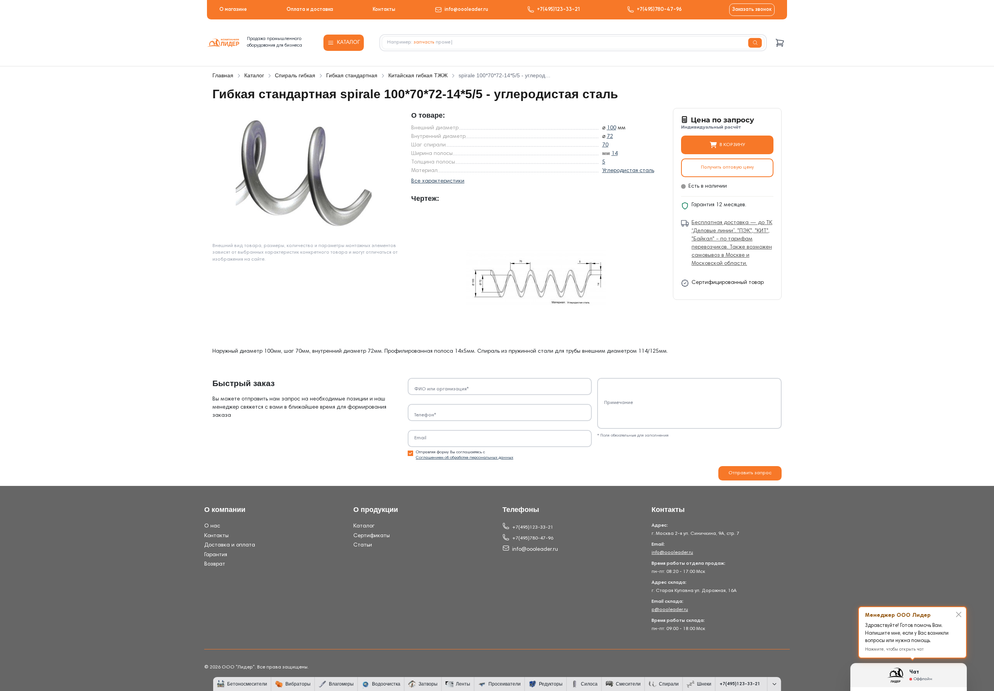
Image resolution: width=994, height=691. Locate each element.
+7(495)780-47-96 (659, 9)
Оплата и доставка (310, 9)
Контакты (384, 9)
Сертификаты (371, 536)
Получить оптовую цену (727, 167)
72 (610, 136)
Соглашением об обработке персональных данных (464, 458)
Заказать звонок (752, 9)
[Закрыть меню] (774, 684)
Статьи (362, 545)
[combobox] (573, 42)
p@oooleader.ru (670, 609)
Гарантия (215, 555)
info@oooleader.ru (466, 9)
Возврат (214, 564)
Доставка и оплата (229, 545)
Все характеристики (437, 181)
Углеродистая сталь (628, 171)
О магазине (233, 9)
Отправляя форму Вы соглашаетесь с (464, 455)
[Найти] (755, 43)
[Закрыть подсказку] (958, 614)
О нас (212, 526)
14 (615, 154)
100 (611, 128)
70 (605, 145)
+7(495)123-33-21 (558, 9)
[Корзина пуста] (779, 42)
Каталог (364, 526)
